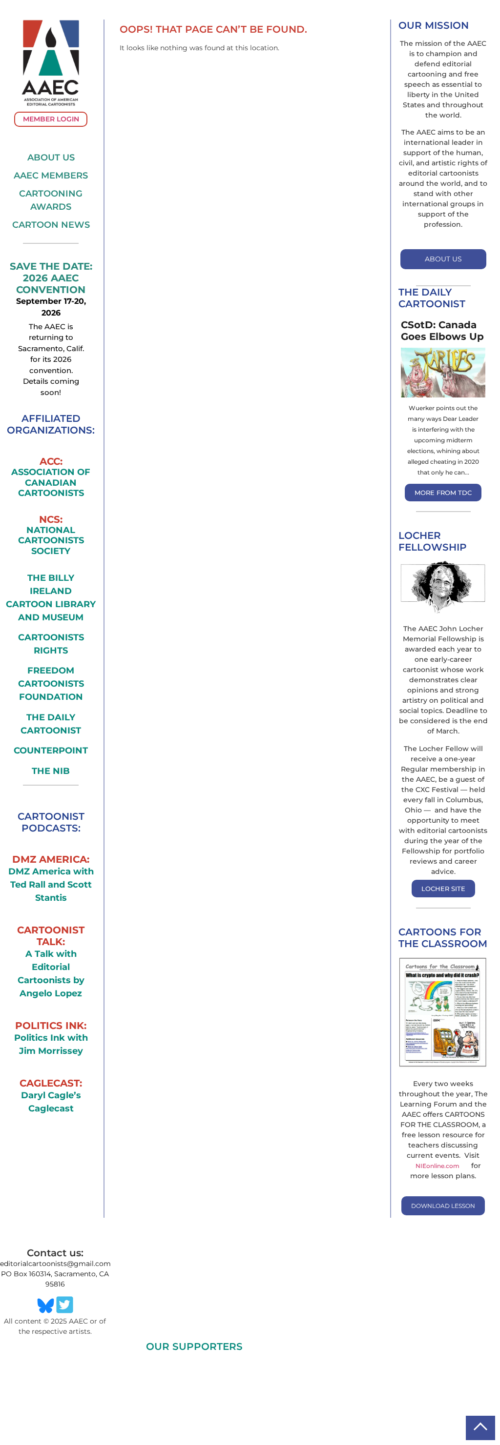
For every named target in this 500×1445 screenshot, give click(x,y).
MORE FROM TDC (443, 492)
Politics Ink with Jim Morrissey (51, 1044)
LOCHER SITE (443, 888)
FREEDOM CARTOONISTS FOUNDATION (51, 683)
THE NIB (51, 771)
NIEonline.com (437, 1165)
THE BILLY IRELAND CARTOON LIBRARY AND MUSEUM (51, 598)
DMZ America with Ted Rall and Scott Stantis (51, 884)
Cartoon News (51, 224)
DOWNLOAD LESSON (443, 1205)
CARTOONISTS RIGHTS (51, 644)
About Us (51, 157)
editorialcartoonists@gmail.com (55, 1263)
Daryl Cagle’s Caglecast (51, 1102)
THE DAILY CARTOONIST (51, 724)
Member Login (51, 119)
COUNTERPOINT (51, 750)
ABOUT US (443, 259)
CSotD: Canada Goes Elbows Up (442, 330)
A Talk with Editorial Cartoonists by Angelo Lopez (51, 974)
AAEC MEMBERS (51, 175)
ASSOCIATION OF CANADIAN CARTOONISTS (50, 482)
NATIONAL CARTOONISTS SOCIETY (51, 540)
